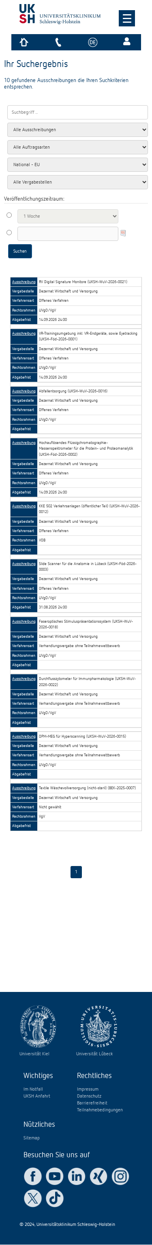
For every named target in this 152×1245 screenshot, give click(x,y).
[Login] (128, 42)
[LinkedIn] (76, 1176)
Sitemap (32, 1138)
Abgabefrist (21, 320)
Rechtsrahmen (23, 310)
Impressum (87, 1089)
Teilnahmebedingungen (100, 1110)
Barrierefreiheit (92, 1103)
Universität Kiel (34, 1054)
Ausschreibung (24, 282)
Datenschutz (89, 1096)
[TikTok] (54, 1198)
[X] (33, 1198)
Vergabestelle (23, 291)
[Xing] (98, 1176)
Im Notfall (33, 1089)
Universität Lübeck (94, 1054)
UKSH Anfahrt (37, 1096)
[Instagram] (120, 1176)
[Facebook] (33, 1176)
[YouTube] (54, 1176)
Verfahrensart (23, 301)
